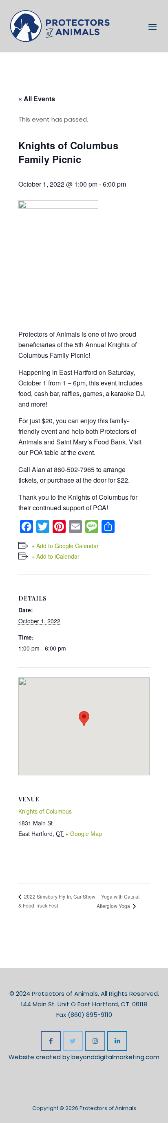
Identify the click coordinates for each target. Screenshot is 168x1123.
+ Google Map (83, 833)
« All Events (36, 98)
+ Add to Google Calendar (65, 546)
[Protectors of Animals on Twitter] (73, 1041)
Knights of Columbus (45, 811)
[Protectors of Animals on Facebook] (51, 1041)
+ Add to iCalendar (55, 556)
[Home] (60, 25)
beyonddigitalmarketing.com (115, 1057)
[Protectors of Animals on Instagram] (95, 1041)
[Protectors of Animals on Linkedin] (117, 1041)
